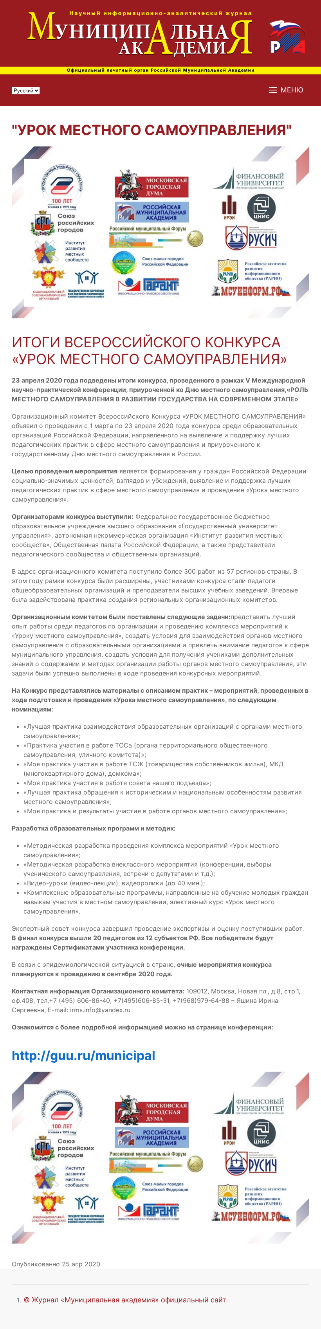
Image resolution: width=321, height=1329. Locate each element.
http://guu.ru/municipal (83, 1055)
